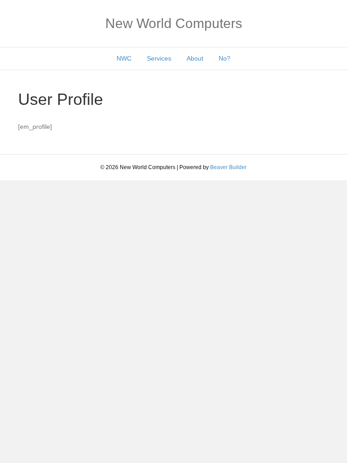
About (195, 58)
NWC (124, 58)
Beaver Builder (228, 167)
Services (159, 58)
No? (224, 58)
